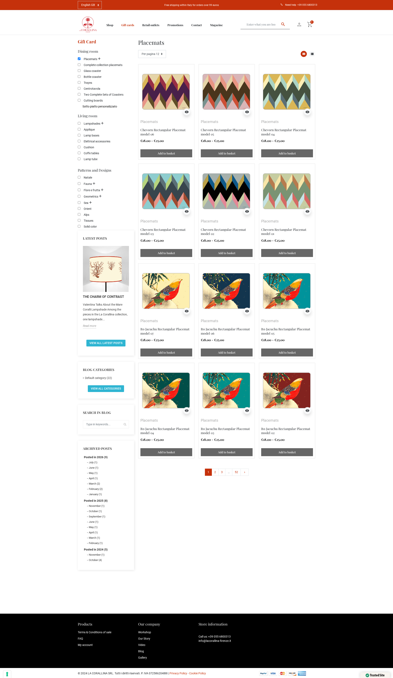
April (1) (93, 478)
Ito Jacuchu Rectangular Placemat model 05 (285, 331)
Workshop (144, 632)
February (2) (96, 488)
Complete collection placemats (103, 65)
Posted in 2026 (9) (96, 457)
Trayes (88, 82)
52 (236, 472)
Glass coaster (92, 71)
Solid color (90, 226)
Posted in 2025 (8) (96, 500)
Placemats (90, 59)
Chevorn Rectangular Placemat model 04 (283, 132)
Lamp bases (91, 135)
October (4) (95, 560)
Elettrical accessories (97, 141)
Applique (89, 129)
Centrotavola (92, 88)
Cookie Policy (197, 673)
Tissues (88, 220)
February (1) (96, 543)
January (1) (95, 494)
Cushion (89, 147)
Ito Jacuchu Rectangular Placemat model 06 (225, 331)
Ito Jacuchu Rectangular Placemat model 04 (165, 431)
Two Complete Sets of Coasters (103, 94)
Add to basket (166, 153)
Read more (89, 325)
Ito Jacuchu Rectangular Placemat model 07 (165, 331)
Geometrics (91, 196)
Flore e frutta (92, 190)
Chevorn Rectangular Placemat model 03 (163, 231)
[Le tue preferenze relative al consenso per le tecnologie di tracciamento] (7, 674)
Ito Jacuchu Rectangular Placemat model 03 (225, 431)
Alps (86, 214)
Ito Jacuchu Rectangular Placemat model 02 (285, 431)
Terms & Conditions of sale (94, 632)
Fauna (88, 183)
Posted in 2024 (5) (96, 549)
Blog (141, 651)
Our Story (144, 638)
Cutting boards (93, 100)
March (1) (94, 537)
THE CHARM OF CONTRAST (103, 297)
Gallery (142, 657)
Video (141, 645)
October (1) (95, 511)
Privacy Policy (178, 673)
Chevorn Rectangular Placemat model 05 (223, 132)
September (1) (97, 516)
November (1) (97, 505)
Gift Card (87, 41)
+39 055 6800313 (307, 4)
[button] (310, 24)
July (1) (93, 462)
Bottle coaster (93, 76)
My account (85, 645)
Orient (87, 208)
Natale (88, 177)
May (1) (93, 473)
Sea (86, 202)
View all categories (106, 388)
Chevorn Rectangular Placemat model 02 (223, 231)
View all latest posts (105, 343)
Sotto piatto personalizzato (99, 106)
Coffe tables (91, 153)
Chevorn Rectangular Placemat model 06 (163, 132)
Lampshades (92, 123)
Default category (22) (98, 378)
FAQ (80, 638)
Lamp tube (90, 159)
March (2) (94, 483)
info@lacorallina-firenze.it (215, 640)
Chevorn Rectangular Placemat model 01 (283, 231)
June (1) (93, 467)
